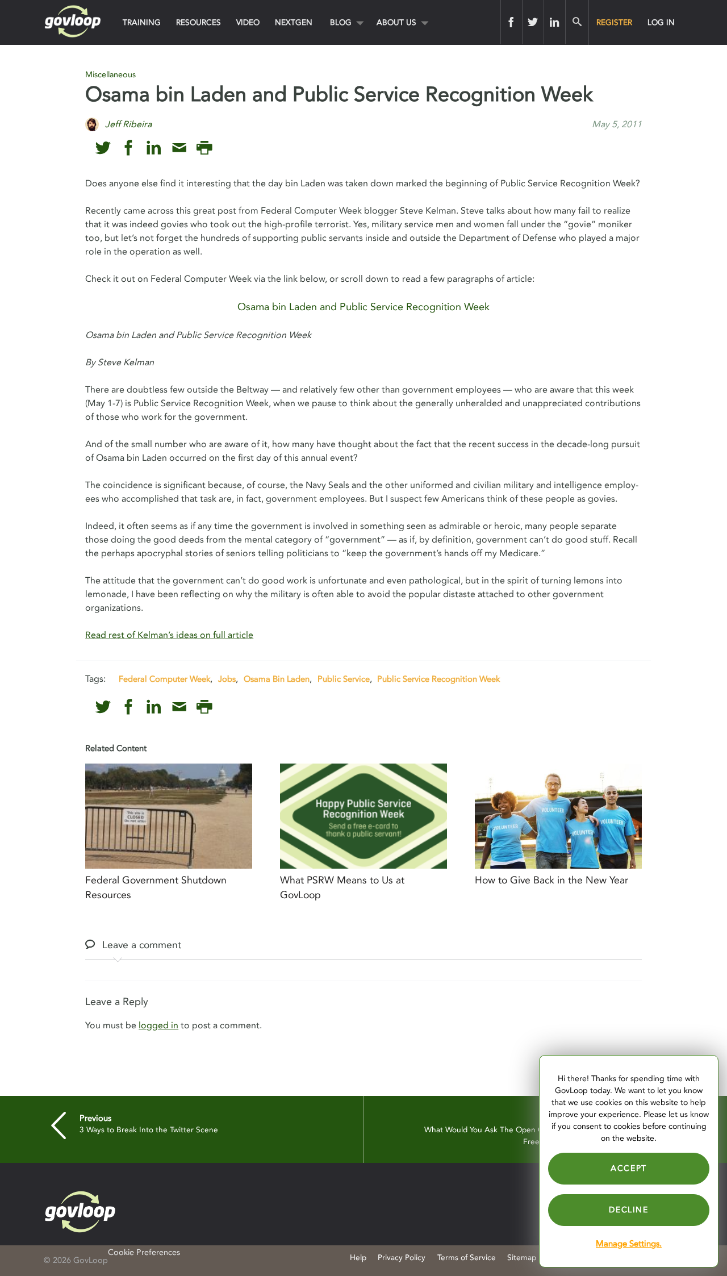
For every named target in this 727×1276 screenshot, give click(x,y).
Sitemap (521, 1257)
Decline (628, 1209)
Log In (661, 22)
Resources (198, 22)
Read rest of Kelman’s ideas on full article (169, 635)
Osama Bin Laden (277, 679)
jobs (227, 679)
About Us (396, 22)
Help (358, 1257)
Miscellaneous (110, 74)
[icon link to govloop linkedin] (153, 148)
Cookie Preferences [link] (144, 1252)
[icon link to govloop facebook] (128, 148)
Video (248, 22)
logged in (158, 1025)
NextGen (293, 22)
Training (142, 22)
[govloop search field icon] (576, 22)
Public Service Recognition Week (438, 679)
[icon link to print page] (204, 148)
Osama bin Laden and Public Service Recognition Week (363, 307)
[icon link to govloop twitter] (103, 148)
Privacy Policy (401, 1257)
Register (614, 22)
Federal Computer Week (164, 679)
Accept (629, 1168)
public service (343, 679)
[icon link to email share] (179, 148)
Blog (341, 22)
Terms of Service (466, 1257)
